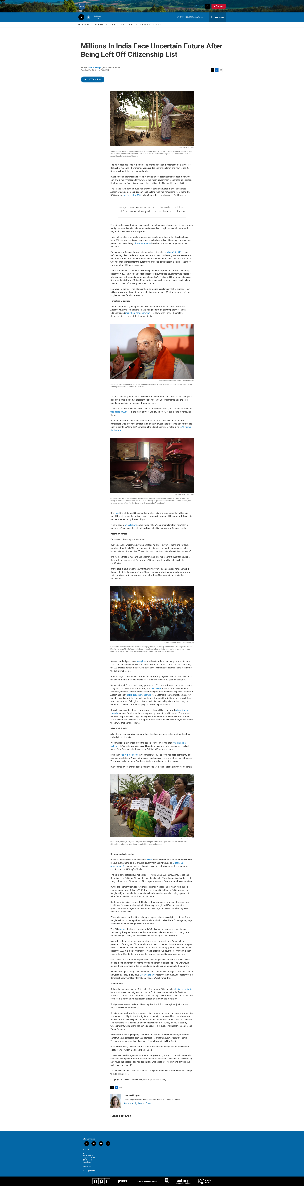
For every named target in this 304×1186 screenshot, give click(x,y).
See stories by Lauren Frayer (138, 1103)
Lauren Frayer (95, 67)
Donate (219, 6)
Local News (84, 25)
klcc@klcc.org (88, 1162)
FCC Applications (89, 1171)
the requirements (143, 243)
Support (144, 25)
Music (132, 25)
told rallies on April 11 (120, 412)
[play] (81, 17)
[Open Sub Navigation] (91, 25)
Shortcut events (118, 25)
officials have (131, 525)
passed (122, 929)
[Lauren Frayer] (115, 1101)
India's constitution (184, 989)
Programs (100, 25)
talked (149, 859)
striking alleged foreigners (139, 695)
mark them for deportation (137, 313)
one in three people (129, 755)
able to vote (155, 688)
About (156, 25)
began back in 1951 (133, 195)
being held (141, 661)
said (118, 513)
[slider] (92, 17)
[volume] (88, 17)
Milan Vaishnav (147, 975)
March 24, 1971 (174, 252)
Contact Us (87, 1166)
